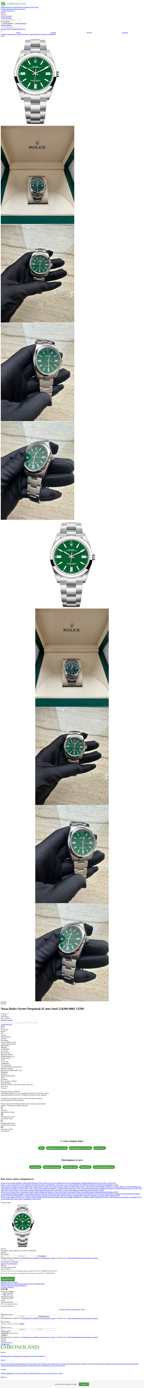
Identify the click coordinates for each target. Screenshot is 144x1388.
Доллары (8, 18)
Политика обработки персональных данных (72, 1309)
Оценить (10, 1285)
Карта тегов (41, 1284)
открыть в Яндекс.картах (9, 1282)
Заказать (4, 1335)
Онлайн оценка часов (67, 1364)
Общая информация (7, 1373)
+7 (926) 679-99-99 (7, 23)
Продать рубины (93, 1364)
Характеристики (6, 1024)
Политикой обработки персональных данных (82, 1258)
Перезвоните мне (44, 1316)
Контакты (23, 1285)
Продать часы (5, 1364)
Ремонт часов (85, 1167)
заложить (15, 9)
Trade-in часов (45, 1364)
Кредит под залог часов (33, 1364)
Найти (22, 1324)
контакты (22, 9)
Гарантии (10, 1287)
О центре (4, 1287)
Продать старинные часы (44, 1365)
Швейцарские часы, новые (56, 1148)
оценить (3, 9)
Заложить (16, 1285)
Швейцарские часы (7, 7)
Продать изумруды (81, 1364)
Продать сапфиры (106, 1364)
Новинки (42, 1356)
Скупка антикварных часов (104, 1167)
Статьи (60, 1373)
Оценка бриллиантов (119, 1364)
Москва (3, 14)
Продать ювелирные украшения (24, 1365)
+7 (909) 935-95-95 (20, 23)
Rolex (41, 1148)
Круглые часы (100, 1148)
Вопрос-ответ (39, 1373)
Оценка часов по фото (52, 1167)
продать (9, 9)
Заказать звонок (6, 25)
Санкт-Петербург (6, 16)
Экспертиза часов (70, 1167)
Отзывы (24, 1373)
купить (18, 32)
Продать (3, 1285)
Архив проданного (51, 1373)
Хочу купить (42, 1256)
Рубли (3, 18)
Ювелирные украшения (22, 7)
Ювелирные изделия (21, 1284)
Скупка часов (35, 1167)
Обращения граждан (8, 1279)
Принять (84, 1384)
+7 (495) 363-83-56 (7, 11)
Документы (31, 1373)
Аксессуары (34, 7)
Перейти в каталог (7, 1020)
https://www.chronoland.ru (9, 1263)
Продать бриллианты (17, 1364)
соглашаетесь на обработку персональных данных (38, 1258)
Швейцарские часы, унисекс (80, 1148)
